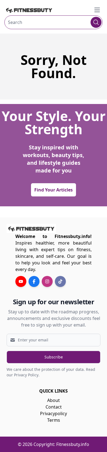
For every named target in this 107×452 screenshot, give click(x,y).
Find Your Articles (53, 190)
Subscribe (53, 357)
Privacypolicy (53, 413)
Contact (54, 407)
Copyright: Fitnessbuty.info (61, 444)
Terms (53, 420)
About (53, 400)
